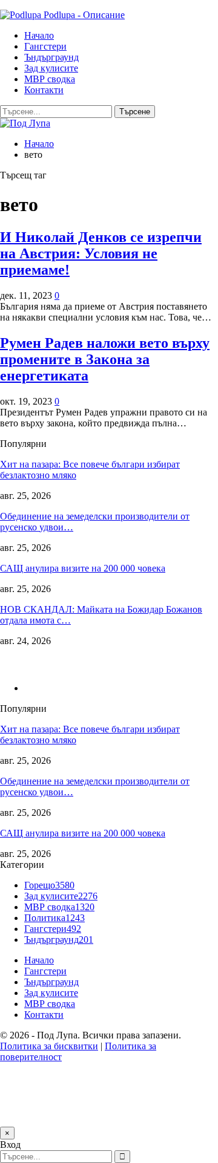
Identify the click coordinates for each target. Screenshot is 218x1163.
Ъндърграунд (51, 57)
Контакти (44, 90)
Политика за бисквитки (49, 1046)
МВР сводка (49, 79)
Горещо (49, 885)
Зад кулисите (51, 68)
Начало (39, 35)
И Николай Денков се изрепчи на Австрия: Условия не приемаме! (101, 253)
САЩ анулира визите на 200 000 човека (82, 568)
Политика (54, 918)
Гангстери (45, 46)
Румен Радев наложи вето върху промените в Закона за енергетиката (105, 359)
